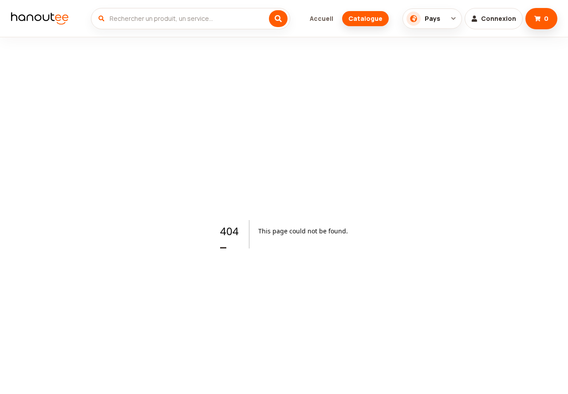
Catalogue (365, 18)
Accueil (321, 18)
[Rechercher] (278, 18)
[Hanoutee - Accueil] (44, 18)
